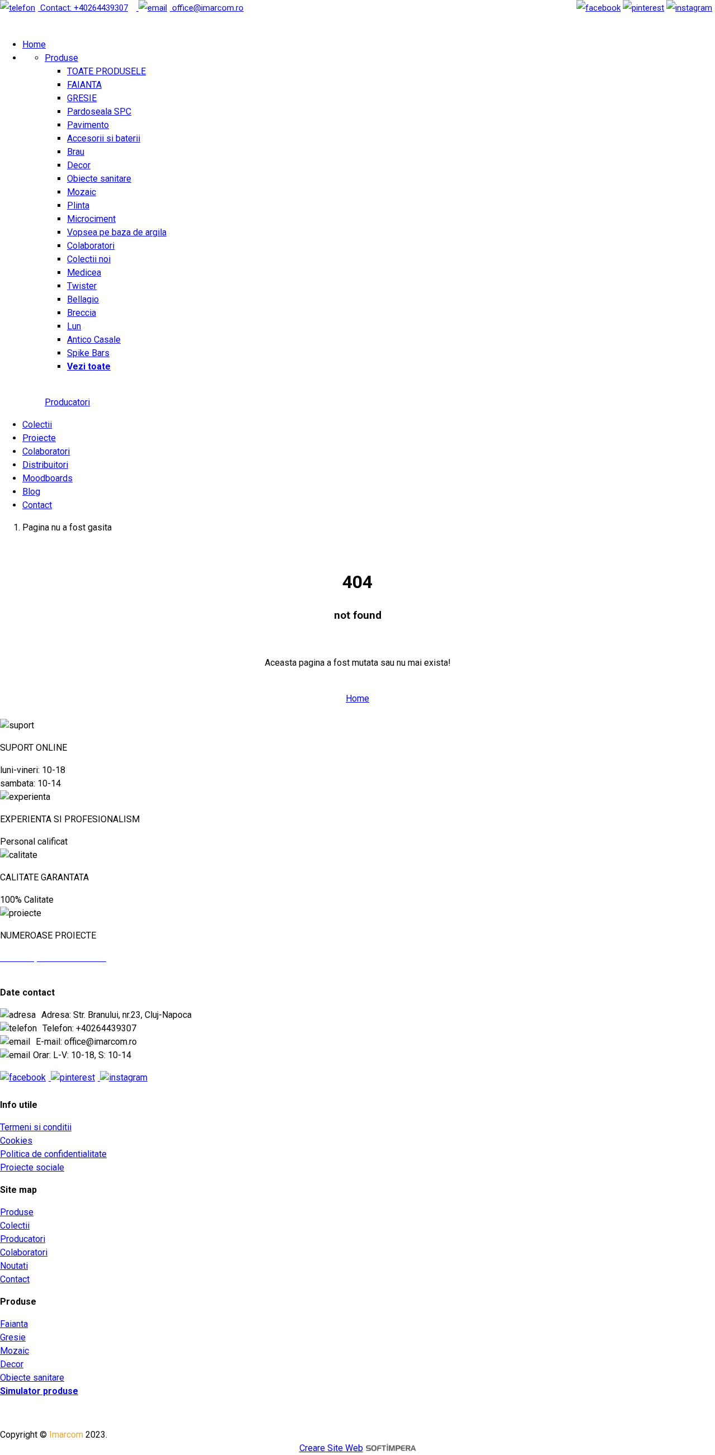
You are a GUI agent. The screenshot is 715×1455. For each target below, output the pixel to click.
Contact (37, 505)
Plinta (78, 205)
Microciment (91, 219)
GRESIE (82, 98)
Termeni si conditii (36, 1127)
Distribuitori (45, 464)
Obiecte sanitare (99, 178)
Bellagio (83, 299)
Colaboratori (91, 245)
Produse (61, 58)
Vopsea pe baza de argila (116, 232)
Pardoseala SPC (99, 111)
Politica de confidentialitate (53, 1154)
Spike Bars (88, 353)
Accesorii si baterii (103, 138)
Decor (78, 165)
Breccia (81, 312)
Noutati (14, 1265)
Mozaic (81, 192)
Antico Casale (94, 339)
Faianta (14, 1324)
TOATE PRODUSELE (106, 71)
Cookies (16, 1140)
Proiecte (39, 438)
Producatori (67, 402)
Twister (82, 286)
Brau (75, 151)
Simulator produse (39, 1391)
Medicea (84, 272)
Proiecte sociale (32, 1167)
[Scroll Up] (22, 725)
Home (34, 44)
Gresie (13, 1337)
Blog (31, 491)
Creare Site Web (331, 1448)
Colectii (37, 424)
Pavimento (88, 125)
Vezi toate (89, 366)
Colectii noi (89, 259)
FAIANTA (84, 84)
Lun (74, 326)
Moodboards (47, 478)
